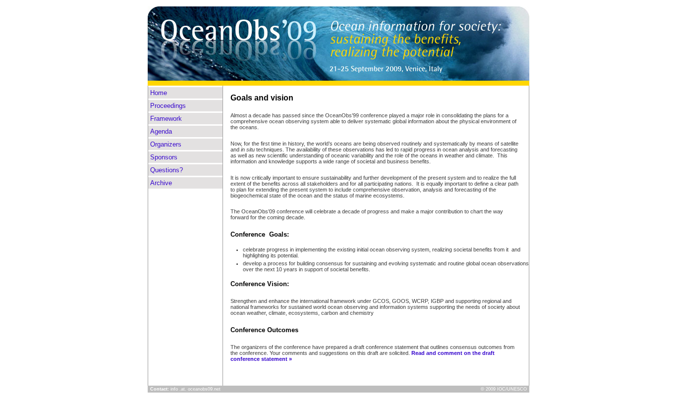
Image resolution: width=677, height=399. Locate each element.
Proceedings (168, 105)
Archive (161, 183)
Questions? (166, 170)
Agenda (161, 131)
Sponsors (163, 157)
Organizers (165, 144)
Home (158, 93)
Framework (166, 118)
